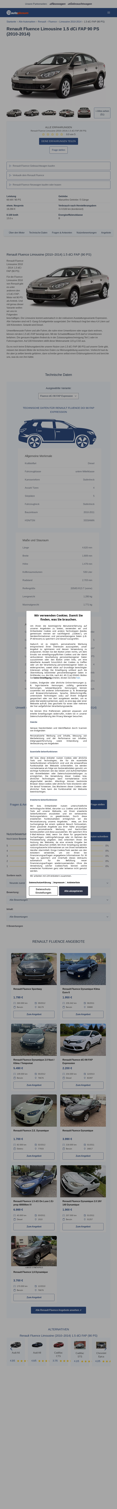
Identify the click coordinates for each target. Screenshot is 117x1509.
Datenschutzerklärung (40, 882)
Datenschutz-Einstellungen (43, 891)
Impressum (59, 882)
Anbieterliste (73, 882)
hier (78, 678)
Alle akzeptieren (73, 891)
